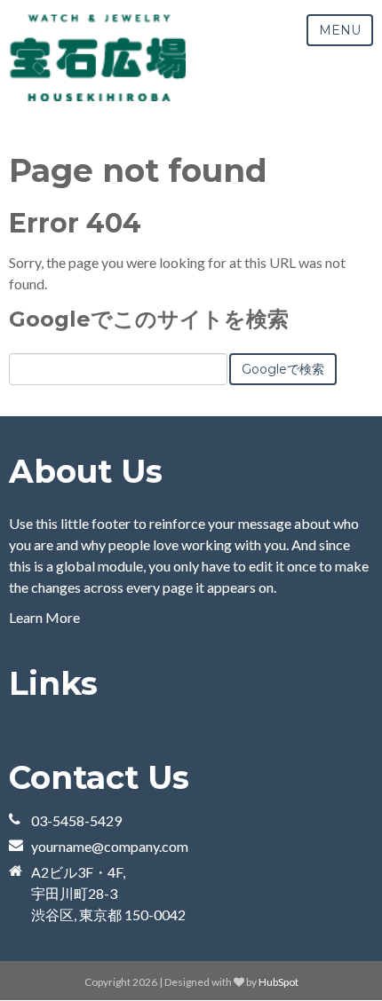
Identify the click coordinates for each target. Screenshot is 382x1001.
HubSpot (278, 982)
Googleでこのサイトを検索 (149, 319)
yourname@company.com (109, 846)
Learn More (44, 617)
